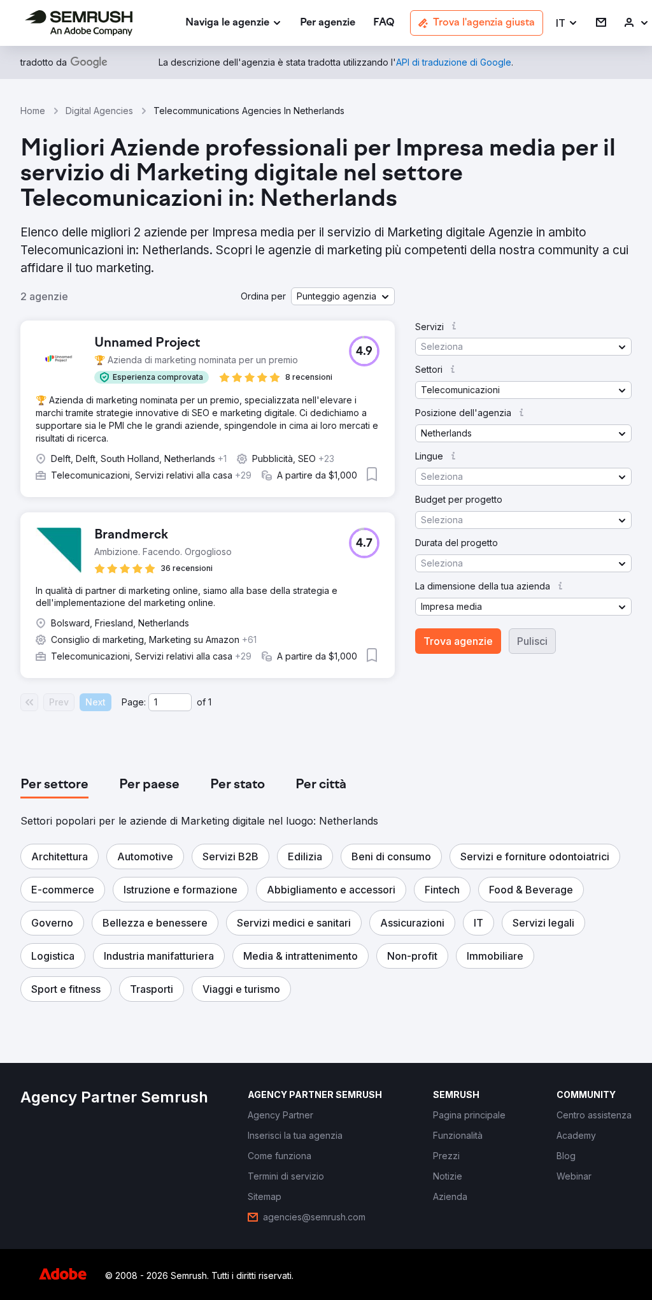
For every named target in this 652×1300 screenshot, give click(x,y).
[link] (327, 23)
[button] (567, 23)
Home (32, 110)
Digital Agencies (99, 110)
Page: (134, 702)
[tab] (54, 785)
